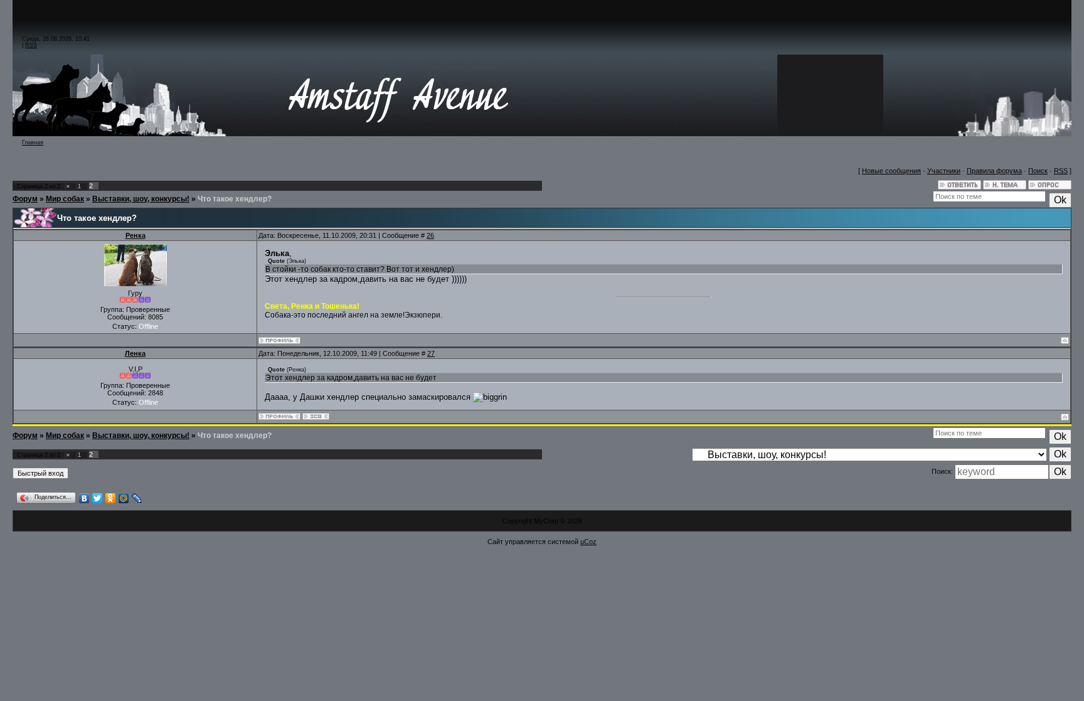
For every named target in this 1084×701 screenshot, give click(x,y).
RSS (31, 45)
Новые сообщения (891, 170)
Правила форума (994, 170)
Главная (32, 142)
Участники (943, 170)
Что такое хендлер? (235, 199)
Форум (25, 199)
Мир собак (65, 199)
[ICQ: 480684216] (315, 416)
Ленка (135, 353)
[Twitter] (97, 498)
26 (430, 235)
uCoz (588, 541)
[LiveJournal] (137, 498)
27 (431, 353)
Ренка (135, 235)
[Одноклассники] (110, 498)
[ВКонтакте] (84, 498)
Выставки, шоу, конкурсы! (140, 199)
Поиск (1038, 170)
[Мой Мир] (123, 498)
